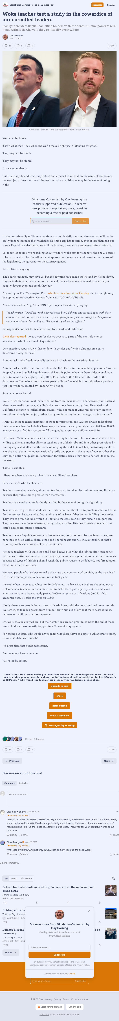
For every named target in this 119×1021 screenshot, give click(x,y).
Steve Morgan (14, 842)
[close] (89, 910)
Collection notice (79, 999)
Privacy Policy (83, 964)
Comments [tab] (9, 783)
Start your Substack (51, 1006)
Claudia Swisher (15, 811)
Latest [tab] (14, 878)
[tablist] (15, 783)
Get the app (74, 1006)
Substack (44, 1014)
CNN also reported (14, 337)
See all (9, 952)
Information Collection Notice (58, 964)
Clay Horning (16, 35)
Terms (66, 999)
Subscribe (97, 5)
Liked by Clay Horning (19, 815)
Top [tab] (6, 878)
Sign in (111, 4)
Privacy (57, 999)
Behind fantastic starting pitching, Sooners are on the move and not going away (48, 888)
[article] (59, 894)
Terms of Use (74, 961)
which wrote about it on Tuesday (68, 293)
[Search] (113, 878)
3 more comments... (10, 862)
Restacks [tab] (22, 783)
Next (107, 760)
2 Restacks (39, 739)
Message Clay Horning (62, 725)
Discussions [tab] (26, 878)
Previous (14, 760)
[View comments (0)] (37, 902)
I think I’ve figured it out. (15, 894)
